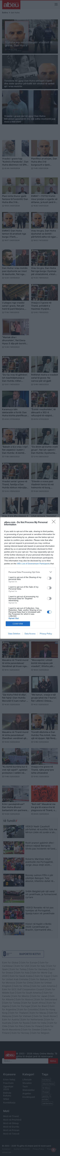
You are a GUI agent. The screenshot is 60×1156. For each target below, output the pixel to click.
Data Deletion (14, 634)
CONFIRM (18, 624)
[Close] (54, 522)
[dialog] (30, 578)
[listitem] (30, 572)
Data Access (30, 634)
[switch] (49, 578)
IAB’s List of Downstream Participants (33, 563)
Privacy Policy (46, 634)
